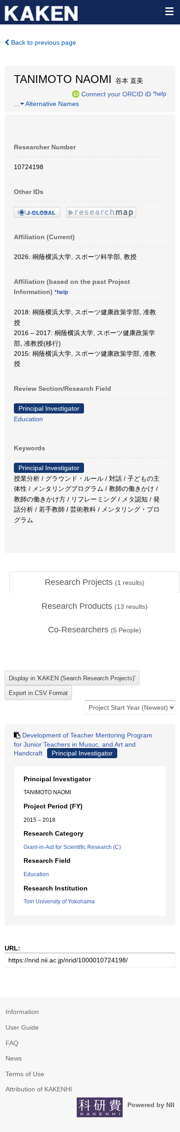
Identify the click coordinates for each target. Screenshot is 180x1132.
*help (159, 93)
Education (28, 419)
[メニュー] (168, 11)
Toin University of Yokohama (59, 901)
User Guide (22, 1027)
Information (22, 1011)
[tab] (94, 583)
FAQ (12, 1043)
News (14, 1058)
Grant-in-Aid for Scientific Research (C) (72, 847)
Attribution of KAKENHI (39, 1089)
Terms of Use (25, 1074)
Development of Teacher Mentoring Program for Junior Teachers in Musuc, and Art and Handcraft (83, 744)
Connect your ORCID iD (116, 93)
